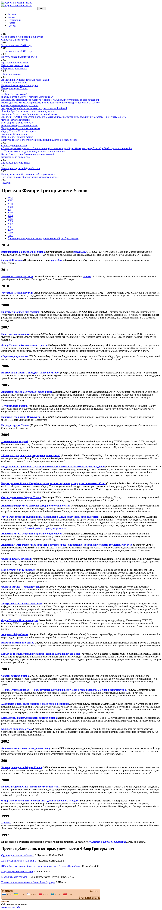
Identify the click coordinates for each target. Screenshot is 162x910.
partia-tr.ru (56, 260)
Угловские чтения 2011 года (16, 45)
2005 (3, 76)
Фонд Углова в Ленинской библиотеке (22, 36)
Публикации (14, 20)
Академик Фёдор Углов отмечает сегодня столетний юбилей (34, 108)
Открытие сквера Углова (14, 39)
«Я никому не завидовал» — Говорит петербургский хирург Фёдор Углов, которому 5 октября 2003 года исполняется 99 (66, 148)
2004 (3, 91)
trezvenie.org (80, 251)
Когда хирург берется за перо (17, 871)
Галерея (12, 25)
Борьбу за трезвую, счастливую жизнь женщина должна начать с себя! (39, 139)
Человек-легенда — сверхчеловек (19, 125)
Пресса (11, 22)
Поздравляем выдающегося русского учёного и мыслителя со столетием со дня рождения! (50, 99)
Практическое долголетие (15, 62)
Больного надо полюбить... (15, 157)
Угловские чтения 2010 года (16, 51)
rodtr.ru (87, 276)
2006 (3, 71)
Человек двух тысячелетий (15, 119)
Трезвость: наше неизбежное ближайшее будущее (28, 882)
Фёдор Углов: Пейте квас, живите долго (24, 345)
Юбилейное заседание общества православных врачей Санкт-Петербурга (41, 866)
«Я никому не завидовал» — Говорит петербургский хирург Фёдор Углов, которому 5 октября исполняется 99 (64, 689)
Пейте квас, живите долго (15, 65)
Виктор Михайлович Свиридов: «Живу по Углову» (30, 372)
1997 (10, 235)
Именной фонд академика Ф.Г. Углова (23, 251)
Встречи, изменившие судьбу (17, 137)
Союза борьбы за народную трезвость (45, 528)
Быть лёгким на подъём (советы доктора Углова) (27, 154)
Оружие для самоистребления (17, 855)
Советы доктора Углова (14, 145)
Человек (12, 14)
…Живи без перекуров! (14, 94)
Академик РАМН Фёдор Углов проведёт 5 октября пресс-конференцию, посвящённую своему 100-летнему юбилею (64, 117)
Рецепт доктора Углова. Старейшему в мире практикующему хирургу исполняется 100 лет (50, 102)
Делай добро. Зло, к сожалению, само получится (27, 111)
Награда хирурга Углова (14, 88)
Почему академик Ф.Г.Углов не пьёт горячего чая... (28, 174)
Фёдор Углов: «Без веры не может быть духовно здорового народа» (39, 800)
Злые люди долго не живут (15, 162)
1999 (3, 179)
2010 (3, 48)
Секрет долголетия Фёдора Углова (19, 105)
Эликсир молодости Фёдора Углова (20, 168)
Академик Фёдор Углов (14, 134)
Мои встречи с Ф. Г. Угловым (17, 122)
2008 (3, 54)
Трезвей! (6, 182)
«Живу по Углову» (11, 74)
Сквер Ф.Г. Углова (12, 260)
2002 (3, 159)
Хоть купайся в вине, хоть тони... (19, 860)
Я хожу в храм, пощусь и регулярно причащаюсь (27, 97)
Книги (11, 17)
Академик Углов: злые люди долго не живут (26, 748)
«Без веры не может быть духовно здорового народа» (30, 177)
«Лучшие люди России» (14, 82)
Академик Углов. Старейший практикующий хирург (30, 114)
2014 (3, 34)
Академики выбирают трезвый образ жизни (25, 79)
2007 (3, 59)
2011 (3, 42)
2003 (3, 142)
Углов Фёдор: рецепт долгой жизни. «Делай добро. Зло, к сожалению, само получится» (50, 516)
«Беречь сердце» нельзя (14, 68)
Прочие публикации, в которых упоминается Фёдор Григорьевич (43, 238)
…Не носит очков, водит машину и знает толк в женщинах (33, 151)
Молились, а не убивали (14, 877)
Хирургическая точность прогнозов (20, 128)
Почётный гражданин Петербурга (19, 85)
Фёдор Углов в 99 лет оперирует (18, 131)
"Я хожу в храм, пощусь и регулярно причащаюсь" (30, 455)
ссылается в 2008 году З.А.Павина (107, 841)
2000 (3, 171)
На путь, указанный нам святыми (19, 56)
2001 (3, 165)
